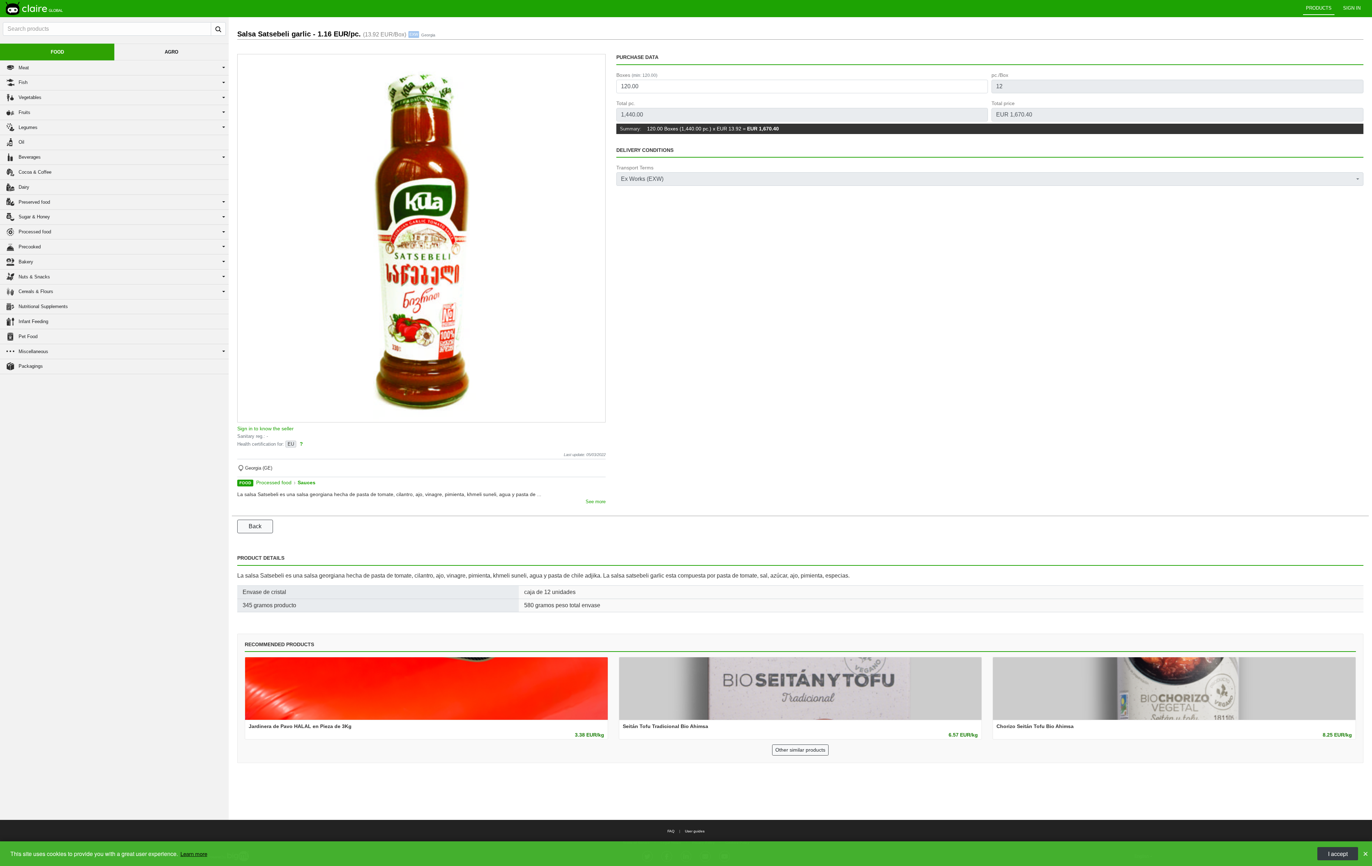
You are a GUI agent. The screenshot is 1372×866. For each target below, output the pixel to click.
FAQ (671, 831)
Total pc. (625, 103)
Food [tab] (57, 52)
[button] (114, 67)
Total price (1003, 103)
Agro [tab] (171, 52)
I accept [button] (1338, 854)
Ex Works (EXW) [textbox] (642, 179)
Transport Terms (634, 167)
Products (1319, 8)
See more (596, 501)
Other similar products (800, 750)
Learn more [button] (193, 853)
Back (255, 526)
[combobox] (989, 179)
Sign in (1352, 8)
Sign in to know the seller (265, 428)
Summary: (630, 129)
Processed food (274, 482)
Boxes (636, 75)
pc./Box (999, 75)
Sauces (306, 482)
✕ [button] (1365, 853)
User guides (695, 831)
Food (245, 483)
